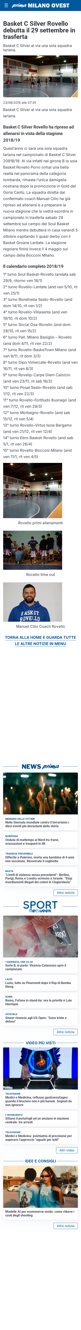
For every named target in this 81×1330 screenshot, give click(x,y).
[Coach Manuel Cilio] (32, 601)
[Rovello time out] (32, 550)
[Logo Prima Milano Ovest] (40, 5)
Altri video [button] (67, 1150)
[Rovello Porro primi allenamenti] (32, 490)
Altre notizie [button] (66, 893)
